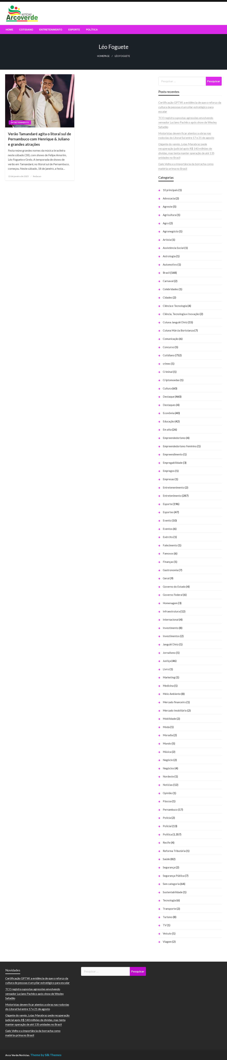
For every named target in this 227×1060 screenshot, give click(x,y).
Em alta (167, 429)
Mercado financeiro (174, 702)
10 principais (170, 190)
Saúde (166, 859)
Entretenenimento (173, 487)
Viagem (167, 941)
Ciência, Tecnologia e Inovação (181, 314)
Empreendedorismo (174, 437)
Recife (166, 842)
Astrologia (169, 256)
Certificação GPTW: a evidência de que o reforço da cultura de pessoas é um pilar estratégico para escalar (189, 107)
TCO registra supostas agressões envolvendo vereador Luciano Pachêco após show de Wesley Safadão (187, 122)
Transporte (169, 908)
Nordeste (168, 776)
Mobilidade (169, 718)
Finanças (168, 561)
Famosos (168, 553)
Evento (167, 520)
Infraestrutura (171, 611)
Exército (168, 537)
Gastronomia (170, 570)
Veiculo (167, 933)
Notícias (168, 784)
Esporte (74, 29)
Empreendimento (173, 454)
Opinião (167, 793)
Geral (166, 578)
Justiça (167, 660)
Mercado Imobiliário (175, 710)
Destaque (168, 396)
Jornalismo (169, 652)
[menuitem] (9, 29)
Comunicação (171, 338)
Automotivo (170, 264)
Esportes (168, 512)
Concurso (168, 347)
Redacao (37, 176)
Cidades (167, 297)
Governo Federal (173, 594)
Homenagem (170, 603)
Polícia (167, 817)
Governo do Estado (174, 586)
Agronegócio (170, 231)
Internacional (171, 619)
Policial (167, 826)
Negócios (168, 768)
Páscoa (167, 801)
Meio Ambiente (172, 693)
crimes (166, 363)
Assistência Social (173, 247)
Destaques (169, 404)
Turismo (167, 917)
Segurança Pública (173, 875)
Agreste (167, 206)
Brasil (166, 272)
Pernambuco (170, 809)
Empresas (168, 479)
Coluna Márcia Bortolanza (178, 330)
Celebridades (170, 289)
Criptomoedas (171, 380)
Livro (166, 669)
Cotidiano (26, 29)
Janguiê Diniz (171, 644)
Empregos (169, 470)
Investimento (170, 627)
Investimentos (171, 636)
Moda (166, 727)
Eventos (168, 528)
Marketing (169, 677)
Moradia (168, 735)
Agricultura (169, 214)
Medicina (168, 685)
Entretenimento (50, 29)
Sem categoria (171, 883)
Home (9, 29)
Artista (167, 239)
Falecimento (170, 545)
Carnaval (168, 281)
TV (164, 925)
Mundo (167, 743)
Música (167, 751)
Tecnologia (169, 900)
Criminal (168, 371)
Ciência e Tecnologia (175, 305)
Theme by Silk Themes (45, 1055)
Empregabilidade (172, 462)
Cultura (167, 388)
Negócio (168, 759)
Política (92, 29)
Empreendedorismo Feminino (180, 446)
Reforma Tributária (174, 850)
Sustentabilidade (172, 892)
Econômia (168, 413)
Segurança (169, 867)
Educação (168, 421)
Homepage (103, 56)
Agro (166, 223)
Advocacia (169, 198)
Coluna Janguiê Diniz (175, 322)
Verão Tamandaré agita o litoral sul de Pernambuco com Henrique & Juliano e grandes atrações (39, 139)
